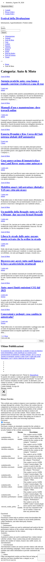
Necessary (6, 422)
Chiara (3, 143)
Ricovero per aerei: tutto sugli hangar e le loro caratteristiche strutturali (22, 262)
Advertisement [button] (5, 543)
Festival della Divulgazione (15, 18)
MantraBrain (34, 375)
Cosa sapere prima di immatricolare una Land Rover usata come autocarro (21, 162)
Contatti (7, 10)
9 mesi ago (4, 141)
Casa (6, 42)
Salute (7, 51)
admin (3, 90)
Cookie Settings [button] (6, 386)
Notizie (7, 49)
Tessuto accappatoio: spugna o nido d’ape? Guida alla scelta (20, 356)
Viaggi (7, 57)
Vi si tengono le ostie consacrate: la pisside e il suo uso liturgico (22, 351)
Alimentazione (10, 36)
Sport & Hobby (10, 53)
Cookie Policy (9, 14)
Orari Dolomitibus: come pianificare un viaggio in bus (18, 353)
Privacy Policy (10, 12)
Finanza (7, 46)
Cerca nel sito (5, 338)
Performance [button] (5, 523)
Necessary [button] (4, 420)
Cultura (7, 44)
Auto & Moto (9, 40)
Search (3, 28)
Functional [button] (4, 513)
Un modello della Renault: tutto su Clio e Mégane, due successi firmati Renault (22, 213)
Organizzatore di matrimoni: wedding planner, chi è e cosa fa (21, 354)
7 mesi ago (4, 115)
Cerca (41, 341)
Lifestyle (8, 48)
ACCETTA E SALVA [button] (8, 560)
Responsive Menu (7, 6)
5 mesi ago (4, 88)
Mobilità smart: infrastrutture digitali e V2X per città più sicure (22, 188)
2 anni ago (4, 295)
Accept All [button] (15, 386)
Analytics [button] (4, 533)
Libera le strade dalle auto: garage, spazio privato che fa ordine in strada (21, 237)
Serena (3, 297)
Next (6, 336)
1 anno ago (4, 168)
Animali (7, 38)
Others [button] (3, 552)
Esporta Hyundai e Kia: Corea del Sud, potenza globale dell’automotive (22, 135)
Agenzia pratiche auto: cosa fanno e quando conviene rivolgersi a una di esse (22, 82)
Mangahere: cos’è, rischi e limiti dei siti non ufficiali (18, 358)
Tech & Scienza (10, 55)
